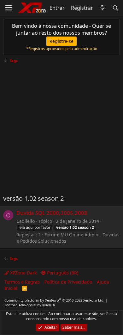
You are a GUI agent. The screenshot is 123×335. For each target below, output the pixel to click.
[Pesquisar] (115, 8)
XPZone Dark (23, 273)
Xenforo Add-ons (29, 305)
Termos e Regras (22, 282)
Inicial (10, 288)
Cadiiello (25, 221)
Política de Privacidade (68, 282)
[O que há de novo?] (102, 8)
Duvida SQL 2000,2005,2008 (51, 213)
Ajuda (103, 282)
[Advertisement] (61, 126)
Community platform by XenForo (54, 300)
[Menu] (8, 8)
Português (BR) (62, 273)
